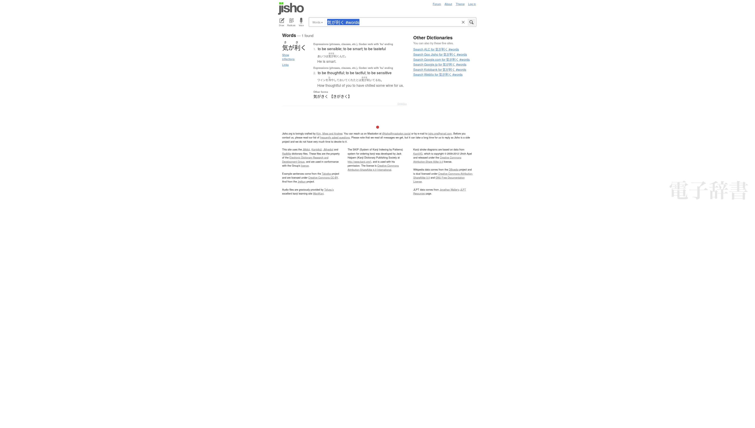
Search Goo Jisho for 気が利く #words (440, 54)
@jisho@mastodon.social (396, 133)
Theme (460, 4)
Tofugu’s (329, 189)
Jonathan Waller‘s (449, 189)
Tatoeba (326, 173)
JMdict (306, 149)
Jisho (291, 8)
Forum (437, 4)
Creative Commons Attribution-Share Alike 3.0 (437, 159)
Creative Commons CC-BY (323, 177)
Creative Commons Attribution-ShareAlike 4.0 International (373, 167)
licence (305, 165)
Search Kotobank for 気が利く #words (439, 69)
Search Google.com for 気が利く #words (441, 59)
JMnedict (328, 149)
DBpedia (454, 169)
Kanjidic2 (316, 149)
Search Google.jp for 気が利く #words (439, 64)
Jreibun (302, 181)
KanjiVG (418, 153)
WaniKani (318, 193)
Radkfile (286, 153)
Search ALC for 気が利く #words (436, 49)
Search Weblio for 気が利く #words (438, 74)
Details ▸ (402, 103)
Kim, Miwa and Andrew (329, 133)
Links (285, 65)
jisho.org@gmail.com (440, 133)
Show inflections (288, 57)
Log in (472, 4)
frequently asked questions (335, 137)
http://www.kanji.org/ (359, 161)
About (448, 4)
